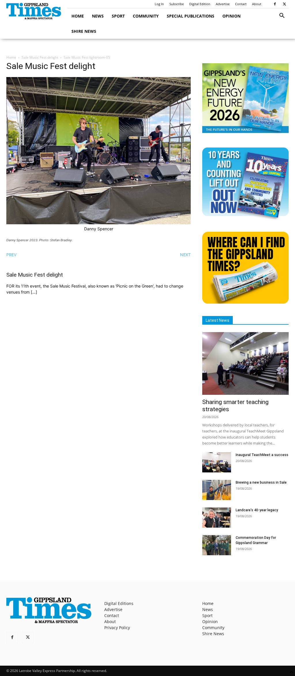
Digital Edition (199, 4)
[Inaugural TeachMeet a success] (216, 462)
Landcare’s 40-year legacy (257, 510)
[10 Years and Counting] (245, 218)
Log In (159, 4)
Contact (241, 4)
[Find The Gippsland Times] (245, 302)
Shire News (83, 31)
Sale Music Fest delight (40, 57)
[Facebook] (275, 4)
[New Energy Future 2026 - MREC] (245, 133)
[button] (282, 16)
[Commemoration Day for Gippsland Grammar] (216, 545)
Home (77, 16)
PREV (11, 254)
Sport (118, 16)
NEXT (185, 254)
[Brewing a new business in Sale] (216, 490)
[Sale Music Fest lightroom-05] (98, 222)
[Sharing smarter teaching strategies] (245, 363)
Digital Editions (118, 603)
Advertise (223, 4)
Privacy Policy (117, 627)
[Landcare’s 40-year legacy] (216, 518)
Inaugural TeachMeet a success (262, 455)
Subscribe (176, 4)
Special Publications (190, 16)
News (98, 16)
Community (146, 16)
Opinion (231, 16)
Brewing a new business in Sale (261, 482)
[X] (284, 4)
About (256, 4)
